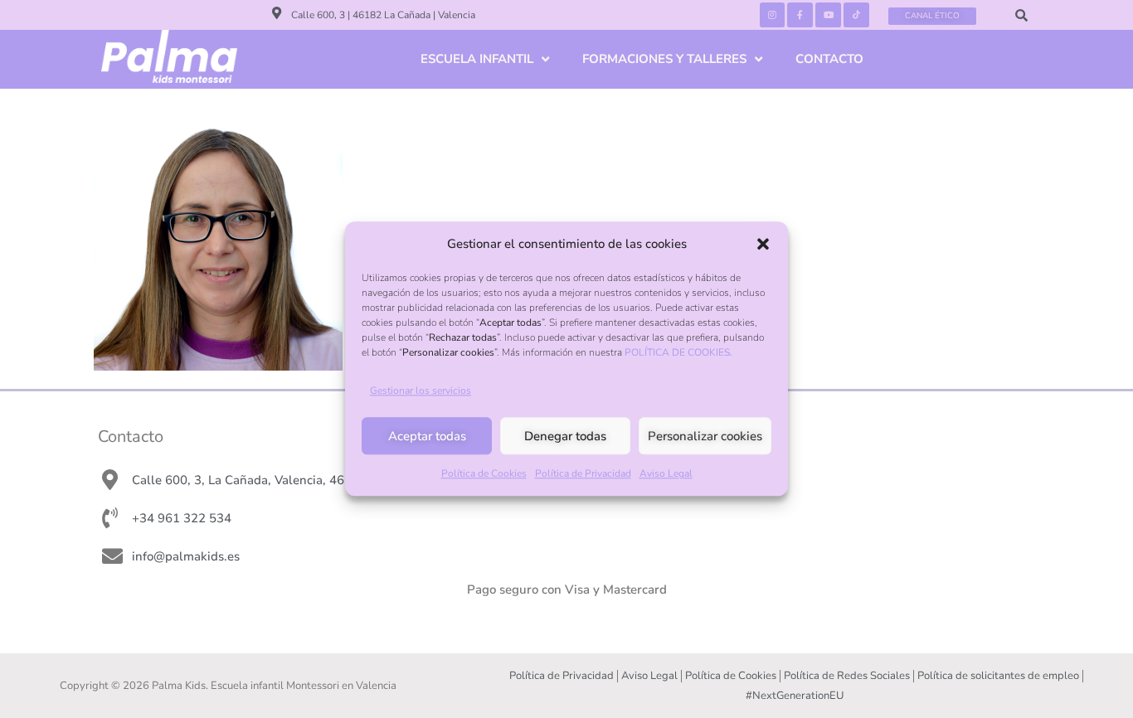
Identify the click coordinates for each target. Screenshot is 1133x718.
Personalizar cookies (705, 436)
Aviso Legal (666, 474)
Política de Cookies (484, 474)
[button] (763, 243)
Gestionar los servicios (420, 391)
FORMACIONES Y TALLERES (664, 59)
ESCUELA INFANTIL (477, 59)
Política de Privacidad (583, 474)
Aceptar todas (427, 436)
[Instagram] (772, 15)
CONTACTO (829, 59)
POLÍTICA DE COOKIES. (678, 352)
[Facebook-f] (800, 15)
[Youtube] (828, 15)
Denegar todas (565, 436)
